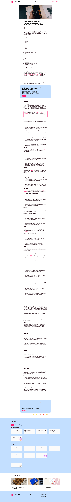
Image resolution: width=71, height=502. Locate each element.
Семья (26, 54)
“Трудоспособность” (27, 231)
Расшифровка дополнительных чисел (30, 52)
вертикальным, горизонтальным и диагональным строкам (32, 74)
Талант (26, 59)
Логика (26, 46)
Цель (25, 53)
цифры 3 (31, 170)
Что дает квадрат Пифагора (29, 38)
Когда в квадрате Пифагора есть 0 (30, 64)
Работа (26, 58)
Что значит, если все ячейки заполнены (31, 63)
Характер (26, 41)
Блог (31, 494)
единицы (25, 122)
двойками (45, 149)
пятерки (28, 210)
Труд (25, 47)
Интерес (26, 43)
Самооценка (27, 57)
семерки (31, 255)
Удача (26, 48)
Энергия (26, 42)
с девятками (28, 282)
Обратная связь (43, 494)
